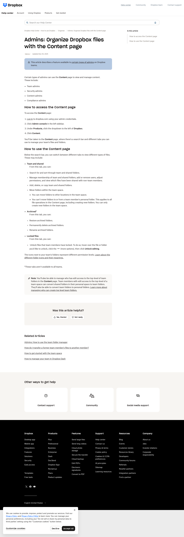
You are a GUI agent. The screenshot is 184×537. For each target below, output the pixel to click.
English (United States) (33, 503)
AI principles (100, 463)
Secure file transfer (80, 455)
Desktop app (29, 439)
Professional (53, 444)
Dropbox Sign (54, 465)
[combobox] (92, 22)
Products (48, 13)
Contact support (174, 5)
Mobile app (29, 444)
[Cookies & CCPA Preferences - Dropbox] (40, 520)
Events (122, 444)
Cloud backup (78, 459)
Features (28, 452)
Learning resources (103, 471)
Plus (50, 439)
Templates (28, 473)
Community (141, 5)
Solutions (28, 456)
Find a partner (125, 477)
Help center (126, 5)
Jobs (144, 444)
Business (52, 448)
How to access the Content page (143, 36)
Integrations (29, 448)
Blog (121, 439)
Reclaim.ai (52, 469)
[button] (27, 22)
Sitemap (99, 467)
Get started (61, 13)
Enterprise (52, 452)
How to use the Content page (141, 41)
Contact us (100, 444)
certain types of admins (83, 62)
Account (20, 13)
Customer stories (126, 448)
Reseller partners (126, 469)
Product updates (55, 477)
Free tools (28, 477)
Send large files (78, 439)
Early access (29, 465)
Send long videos (79, 444)
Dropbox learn (157, 5)
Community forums (127, 460)
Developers (123, 456)
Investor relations (150, 448)
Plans (50, 473)
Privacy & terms (101, 448)
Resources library (126, 452)
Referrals (123, 465)
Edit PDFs (76, 463)
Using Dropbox (34, 13)
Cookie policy (101, 452)
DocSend (52, 460)
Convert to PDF (78, 474)
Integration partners (127, 473)
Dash (50, 456)
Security (27, 460)
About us (146, 439)
